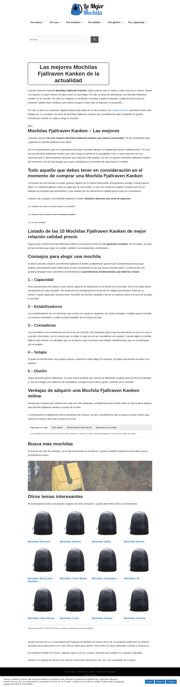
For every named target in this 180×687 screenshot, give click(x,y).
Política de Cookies (85, 672)
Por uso (54, 22)
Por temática (73, 22)
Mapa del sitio (90, 675)
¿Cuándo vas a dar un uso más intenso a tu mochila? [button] (53, 206)
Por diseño (94, 22)
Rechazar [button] (160, 682)
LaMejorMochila (120, 110)
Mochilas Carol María (73, 578)
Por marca (36, 22)
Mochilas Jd (131, 578)
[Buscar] (95, 39)
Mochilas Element (39, 541)
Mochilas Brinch (134, 541)
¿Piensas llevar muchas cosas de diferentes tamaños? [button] (53, 214)
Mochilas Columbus (104, 578)
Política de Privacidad (106, 672)
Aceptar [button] (149, 682)
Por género (114, 22)
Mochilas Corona (134, 618)
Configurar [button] (171, 682)
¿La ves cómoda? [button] (38, 222)
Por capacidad (136, 22)
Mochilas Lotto (69, 618)
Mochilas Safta (101, 541)
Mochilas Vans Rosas (41, 618)
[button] (39, 427)
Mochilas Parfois (70, 541)
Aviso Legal (70, 672)
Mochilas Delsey (102, 618)
